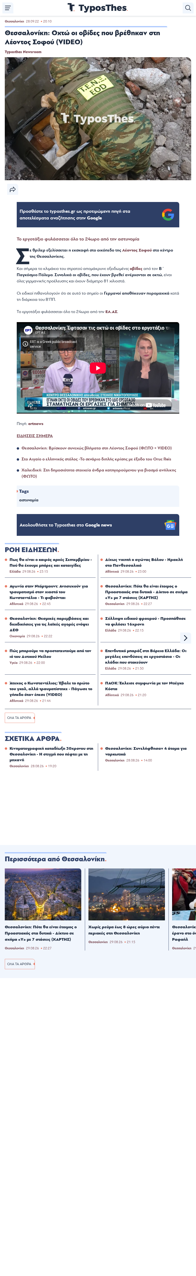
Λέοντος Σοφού (137, 250)
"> (75, 214)
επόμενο (185, 638)
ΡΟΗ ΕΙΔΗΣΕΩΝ (31, 550)
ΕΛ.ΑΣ (111, 312)
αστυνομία (28, 500)
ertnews (35, 424)
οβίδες (136, 269)
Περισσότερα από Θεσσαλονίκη (55, 859)
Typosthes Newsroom (23, 52)
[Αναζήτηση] (188, 7)
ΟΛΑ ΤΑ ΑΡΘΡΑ (19, 717)
